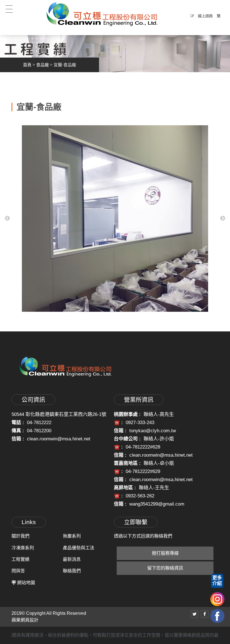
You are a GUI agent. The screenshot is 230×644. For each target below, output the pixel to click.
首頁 (27, 64)
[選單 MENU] (11, 10)
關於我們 (20, 536)
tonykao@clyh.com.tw (152, 430)
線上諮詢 (205, 16)
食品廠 (42, 64)
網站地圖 (26, 582)
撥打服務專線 (165, 553)
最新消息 (72, 559)
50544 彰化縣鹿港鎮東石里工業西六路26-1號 (59, 414)
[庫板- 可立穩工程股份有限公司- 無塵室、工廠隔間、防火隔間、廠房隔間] (115, 48)
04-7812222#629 (143, 471)
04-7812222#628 (143, 447)
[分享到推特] (194, 614)
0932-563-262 (140, 496)
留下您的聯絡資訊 (165, 568)
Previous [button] (7, 218)
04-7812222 (39, 422)
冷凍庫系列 (23, 547)
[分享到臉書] (204, 614)
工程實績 (20, 559)
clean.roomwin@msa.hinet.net (58, 439)
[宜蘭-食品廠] (115, 218)
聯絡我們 (72, 570)
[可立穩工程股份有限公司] (102, 13)
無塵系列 (72, 536)
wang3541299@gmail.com (156, 504)
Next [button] (223, 218)
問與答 (18, 570)
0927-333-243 (140, 422)
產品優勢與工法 (78, 547)
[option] (115, 218)
